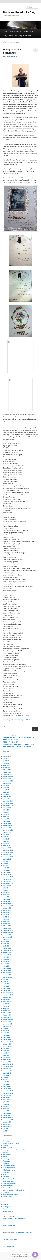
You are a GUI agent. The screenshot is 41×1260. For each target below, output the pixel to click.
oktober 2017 (7, 975)
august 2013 (7, 1073)
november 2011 (8, 1120)
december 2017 (8, 973)
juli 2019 (6, 941)
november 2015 (8, 1019)
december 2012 (8, 1091)
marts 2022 (6, 870)
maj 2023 (6, 839)
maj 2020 (6, 919)
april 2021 (6, 895)
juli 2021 (6, 888)
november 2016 (8, 995)
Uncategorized (8, 1197)
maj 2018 (6, 961)
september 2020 (8, 910)
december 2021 (8, 877)
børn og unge (7, 1148)
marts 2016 (6, 1010)
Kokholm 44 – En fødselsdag (17, 1218)
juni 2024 (6, 812)
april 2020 (6, 921)
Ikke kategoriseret (9, 1170)
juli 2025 (6, 785)
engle (5, 1157)
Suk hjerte (14, 1239)
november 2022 (8, 852)
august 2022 (7, 859)
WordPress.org (8, 1211)
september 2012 (8, 1097)
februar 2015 (7, 1037)
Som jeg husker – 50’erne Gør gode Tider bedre (17, 36)
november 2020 (8, 906)
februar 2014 (7, 1060)
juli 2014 (6, 1048)
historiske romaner (9, 1165)
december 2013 (8, 1064)
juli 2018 (6, 957)
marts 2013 (6, 1084)
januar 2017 (7, 990)
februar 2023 (7, 846)
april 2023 (6, 841)
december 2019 (8, 930)
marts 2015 (6, 1035)
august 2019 (7, 939)
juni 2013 (6, 1077)
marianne (6, 1239)
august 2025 (7, 783)
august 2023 (7, 832)
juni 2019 (6, 944)
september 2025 (8, 781)
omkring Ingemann (9, 1183)
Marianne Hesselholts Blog (19, 12)
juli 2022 (6, 861)
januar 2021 (7, 901)
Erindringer (12, 1225)
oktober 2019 (7, 935)
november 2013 (8, 1066)
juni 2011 (6, 1131)
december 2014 (8, 1042)
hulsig (26, 720)
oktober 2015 (7, 1022)
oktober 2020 (7, 908)
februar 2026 (7, 770)
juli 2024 (6, 810)
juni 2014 (6, 1051)
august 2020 (7, 912)
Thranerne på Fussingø (10, 1194)
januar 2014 (7, 1062)
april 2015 (6, 1033)
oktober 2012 (7, 1095)
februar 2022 (7, 872)
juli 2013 (6, 1075)
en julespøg (7, 1154)
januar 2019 (7, 948)
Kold (4, 1174)
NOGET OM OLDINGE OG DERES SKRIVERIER (18, 744)
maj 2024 (6, 814)
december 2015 (8, 1017)
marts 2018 (6, 966)
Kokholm (6, 1172)
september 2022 (8, 857)
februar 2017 (7, 988)
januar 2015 (7, 1040)
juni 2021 (6, 890)
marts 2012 (6, 1111)
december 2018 (8, 950)
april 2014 (6, 1055)
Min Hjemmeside (28, 31)
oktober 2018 (7, 953)
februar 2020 (7, 926)
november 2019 (8, 933)
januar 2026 (7, 772)
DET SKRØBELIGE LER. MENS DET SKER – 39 (18, 737)
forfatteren (6, 1161)
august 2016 (7, 1002)
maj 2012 (6, 1106)
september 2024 (8, 805)
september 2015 (8, 1024)
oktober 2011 (7, 1122)
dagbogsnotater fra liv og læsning (14, 1150)
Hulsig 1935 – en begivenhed (12, 51)
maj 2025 (6, 790)
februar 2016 (7, 1013)
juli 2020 (6, 915)
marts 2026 (6, 768)
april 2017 (6, 984)
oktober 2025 (7, 779)
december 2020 (8, 904)
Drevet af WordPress (20, 1256)
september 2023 (8, 830)
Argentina (6, 1141)
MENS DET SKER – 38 (10, 740)
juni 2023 (6, 837)
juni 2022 (6, 863)
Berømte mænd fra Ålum (11, 1143)
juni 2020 (6, 917)
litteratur (6, 1177)
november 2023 (8, 826)
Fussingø (6, 1163)
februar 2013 (7, 1086)
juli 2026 (6, 759)
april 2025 (6, 792)
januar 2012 (7, 1115)
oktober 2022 (7, 854)
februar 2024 (7, 821)
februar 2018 (7, 968)
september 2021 (8, 883)
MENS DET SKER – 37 (10, 742)
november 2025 (8, 776)
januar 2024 (7, 823)
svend (5, 1218)
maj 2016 (6, 1006)
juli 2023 (6, 834)
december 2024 (8, 801)
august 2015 (7, 1026)
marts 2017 (6, 986)
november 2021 (8, 879)
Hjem (5, 31)
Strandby (6, 1192)
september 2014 (8, 1046)
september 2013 (8, 1071)
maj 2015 (6, 1031)
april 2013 (6, 1082)
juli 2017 (6, 979)
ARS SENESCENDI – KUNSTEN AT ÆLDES (17, 746)
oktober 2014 (7, 1044)
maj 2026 (6, 763)
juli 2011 (6, 1129)
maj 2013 (6, 1080)
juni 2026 (6, 761)
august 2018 (7, 955)
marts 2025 (6, 794)
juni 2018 (6, 959)
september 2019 (8, 937)
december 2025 (8, 774)
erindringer (6, 1159)
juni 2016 (6, 1004)
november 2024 (8, 803)
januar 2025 (7, 799)
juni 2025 (6, 788)
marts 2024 (6, 819)
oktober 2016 (7, 997)
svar (31, 720)
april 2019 (6, 946)
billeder (5, 1145)
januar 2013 (7, 1089)
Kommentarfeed (8, 1209)
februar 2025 (7, 797)
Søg (4, 726)
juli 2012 (6, 1102)
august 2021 (7, 886)
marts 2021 (6, 897)
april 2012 (6, 1109)
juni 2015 (6, 1028)
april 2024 (6, 817)
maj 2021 (6, 892)
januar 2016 (7, 1015)
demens (5, 1152)
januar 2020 (7, 928)
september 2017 (8, 977)
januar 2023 (7, 848)
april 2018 (6, 964)
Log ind (5, 1204)
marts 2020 (6, 924)
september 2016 (8, 999)
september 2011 (8, 1124)
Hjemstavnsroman (14, 720)
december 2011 (8, 1117)
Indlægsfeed (7, 1207)
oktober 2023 (7, 828)
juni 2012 (6, 1104)
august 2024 (7, 808)
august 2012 (7, 1100)
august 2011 (7, 1126)
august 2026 (7, 756)
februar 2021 (7, 899)
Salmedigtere (7, 1188)
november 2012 (8, 1093)
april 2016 (6, 1008)
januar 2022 (7, 875)
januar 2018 (7, 970)
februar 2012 (7, 1113)
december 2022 (8, 850)
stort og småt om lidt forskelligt (13, 1190)
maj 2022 (6, 866)
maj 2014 (6, 1053)
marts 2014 (6, 1057)
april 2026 (6, 765)
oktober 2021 (7, 881)
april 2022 (6, 868)
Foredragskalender (15, 31)
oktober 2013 (7, 1068)
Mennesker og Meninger (11, 1179)
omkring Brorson (8, 1181)
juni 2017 (6, 982)
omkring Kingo (8, 1185)
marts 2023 (6, 843)
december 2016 (8, 993)
